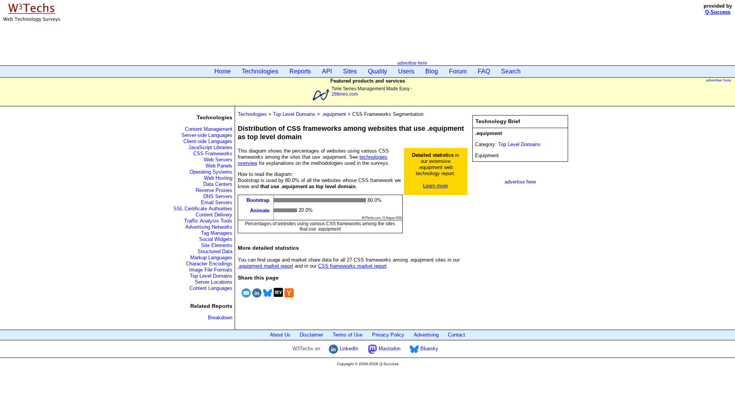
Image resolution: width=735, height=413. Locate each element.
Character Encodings (209, 264)
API (327, 71)
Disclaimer (311, 335)
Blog (431, 71)
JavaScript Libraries (210, 147)
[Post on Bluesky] (267, 298)
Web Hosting (218, 178)
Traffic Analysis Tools (208, 221)
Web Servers (218, 160)
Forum (458, 71)
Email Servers (216, 202)
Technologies (260, 71)
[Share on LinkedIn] (257, 298)
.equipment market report (265, 266)
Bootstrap (258, 200)
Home (222, 71)
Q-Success (717, 12)
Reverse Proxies (214, 190)
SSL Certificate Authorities (202, 208)
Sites (350, 71)
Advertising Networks (208, 227)
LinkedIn (348, 348)
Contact (456, 335)
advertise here (412, 62)
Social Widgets (215, 239)
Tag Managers (216, 233)
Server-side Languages (206, 135)
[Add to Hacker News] (289, 298)
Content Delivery (214, 215)
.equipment (334, 114)
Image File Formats (210, 270)
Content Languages (210, 288)
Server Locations (213, 282)
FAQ (484, 71)
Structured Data (215, 251)
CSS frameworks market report (352, 266)
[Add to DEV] (278, 298)
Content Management (208, 129)
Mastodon (388, 348)
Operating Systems (210, 172)
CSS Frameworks (212, 153)
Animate (260, 210)
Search (511, 71)
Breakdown (220, 317)
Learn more (435, 186)
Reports (300, 71)
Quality (377, 71)
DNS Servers (217, 196)
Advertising (426, 335)
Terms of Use (348, 335)
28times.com (345, 93)
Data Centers (217, 184)
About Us (280, 335)
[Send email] (246, 298)
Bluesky (428, 348)
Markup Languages (211, 257)
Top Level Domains (211, 276)
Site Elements (216, 245)
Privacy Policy (388, 335)
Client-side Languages (207, 141)
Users (406, 71)
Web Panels (219, 166)
